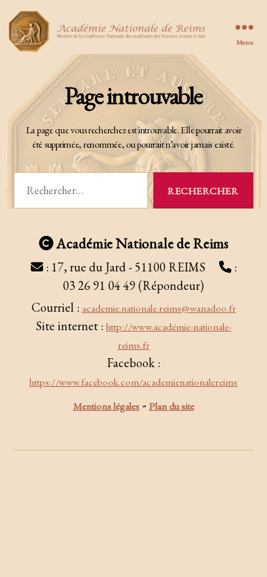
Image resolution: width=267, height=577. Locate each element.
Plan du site (171, 405)
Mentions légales (106, 405)
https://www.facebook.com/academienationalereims (133, 381)
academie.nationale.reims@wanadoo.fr (159, 307)
